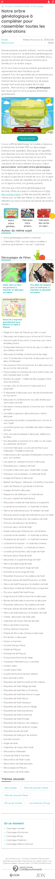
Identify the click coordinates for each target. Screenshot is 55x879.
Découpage (38, 6)
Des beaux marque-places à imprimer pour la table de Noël (28, 408)
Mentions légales (10, 863)
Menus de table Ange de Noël (18, 563)
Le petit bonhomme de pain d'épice (21, 673)
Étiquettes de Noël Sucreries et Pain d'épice (24, 682)
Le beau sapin (10, 665)
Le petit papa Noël (12, 669)
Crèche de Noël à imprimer (17, 755)
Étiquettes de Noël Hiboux (16, 698)
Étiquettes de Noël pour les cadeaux (21, 723)
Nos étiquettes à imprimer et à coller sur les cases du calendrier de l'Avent (27, 442)
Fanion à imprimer (12, 641)
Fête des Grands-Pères (16, 795)
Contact (26, 859)
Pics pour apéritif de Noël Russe (19, 592)
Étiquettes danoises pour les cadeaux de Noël (25, 519)
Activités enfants (22, 6)
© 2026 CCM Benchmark (41, 863)
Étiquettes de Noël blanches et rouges (22, 694)
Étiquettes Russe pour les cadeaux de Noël (24, 576)
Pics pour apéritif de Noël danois (19, 498)
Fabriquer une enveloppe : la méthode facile (25, 474)
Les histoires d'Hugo (39, 803)
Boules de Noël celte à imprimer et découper (25, 600)
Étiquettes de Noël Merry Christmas (21, 690)
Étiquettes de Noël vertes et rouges (20, 727)
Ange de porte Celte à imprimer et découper (25, 596)
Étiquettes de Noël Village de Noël (20, 686)
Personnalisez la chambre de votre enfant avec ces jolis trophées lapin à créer (28, 373)
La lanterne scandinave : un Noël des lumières (26, 506)
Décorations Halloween (15, 751)
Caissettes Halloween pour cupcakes (21, 661)
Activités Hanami (12, 739)
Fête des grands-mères (36, 787)
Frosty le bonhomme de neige (18, 657)
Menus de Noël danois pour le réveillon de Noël (26, 510)
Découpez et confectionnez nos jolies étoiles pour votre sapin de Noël (27, 401)
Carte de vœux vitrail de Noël (18, 527)
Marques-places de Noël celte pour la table (24, 608)
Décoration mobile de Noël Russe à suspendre (26, 588)
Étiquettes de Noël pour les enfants (20, 735)
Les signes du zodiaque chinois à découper (24, 461)
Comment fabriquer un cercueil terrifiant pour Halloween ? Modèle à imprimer (26, 449)
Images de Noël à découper (17, 490)
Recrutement (44, 859)
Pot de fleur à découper (15, 637)
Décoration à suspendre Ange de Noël (22, 559)
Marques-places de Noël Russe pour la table (25, 580)
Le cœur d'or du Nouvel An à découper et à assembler (25, 387)
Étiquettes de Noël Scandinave (18, 710)
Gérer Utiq (47, 861)
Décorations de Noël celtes (16, 771)
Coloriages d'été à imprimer (19, 844)
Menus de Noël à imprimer (16, 625)
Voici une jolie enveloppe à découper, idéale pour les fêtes (27, 435)
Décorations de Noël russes (17, 759)
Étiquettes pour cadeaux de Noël (19, 465)
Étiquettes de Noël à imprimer (18, 714)
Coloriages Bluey (14, 836)
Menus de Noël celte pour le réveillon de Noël (25, 612)
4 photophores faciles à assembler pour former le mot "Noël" (27, 422)
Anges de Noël (10, 743)
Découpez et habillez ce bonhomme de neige (25, 354)
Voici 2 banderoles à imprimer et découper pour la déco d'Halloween (28, 359)
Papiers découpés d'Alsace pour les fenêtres (25, 531)
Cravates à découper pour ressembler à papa (26, 470)
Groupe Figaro (24, 863)
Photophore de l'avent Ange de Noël (21, 567)
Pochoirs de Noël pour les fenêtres (20, 523)
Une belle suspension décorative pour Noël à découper (25, 415)
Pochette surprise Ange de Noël (19, 572)
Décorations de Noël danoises (18, 763)
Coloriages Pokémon (16, 840)
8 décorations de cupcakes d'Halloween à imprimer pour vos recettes (28, 456)
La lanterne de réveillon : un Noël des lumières (26, 535)
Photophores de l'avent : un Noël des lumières (26, 539)
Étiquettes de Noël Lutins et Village (20, 706)
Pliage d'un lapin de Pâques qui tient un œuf (25, 332)
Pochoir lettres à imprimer (16, 629)
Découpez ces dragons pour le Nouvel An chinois (27, 336)
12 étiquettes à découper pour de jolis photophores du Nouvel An (28, 394)
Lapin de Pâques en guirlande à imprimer (24, 486)
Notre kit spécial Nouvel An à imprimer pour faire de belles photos (27, 342)
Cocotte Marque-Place (14, 645)
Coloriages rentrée (15, 828)
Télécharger (27, 138)
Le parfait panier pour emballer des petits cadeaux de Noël (28, 428)
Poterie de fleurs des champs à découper (23, 633)
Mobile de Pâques (12, 649)
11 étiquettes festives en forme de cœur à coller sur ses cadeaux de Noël (28, 348)
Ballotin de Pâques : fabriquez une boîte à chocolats (29, 482)
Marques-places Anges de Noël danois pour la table (28, 514)
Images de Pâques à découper (18, 478)
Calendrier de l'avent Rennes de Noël (21, 621)
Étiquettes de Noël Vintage (16, 718)
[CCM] (14, 875)
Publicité (34, 859)
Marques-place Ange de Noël (18, 555)
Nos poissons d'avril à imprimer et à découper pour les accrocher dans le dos (28, 366)
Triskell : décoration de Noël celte (19, 616)
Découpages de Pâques (15, 767)
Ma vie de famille (13, 803)
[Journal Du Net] (41, 875)
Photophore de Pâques (15, 653)
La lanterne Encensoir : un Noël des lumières (25, 543)
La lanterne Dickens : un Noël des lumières (24, 547)
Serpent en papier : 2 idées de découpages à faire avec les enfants (27, 380)
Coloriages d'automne (17, 832)
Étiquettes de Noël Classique (17, 702)
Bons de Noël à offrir (14, 678)
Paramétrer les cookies (32, 861)
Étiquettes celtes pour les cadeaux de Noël (24, 604)
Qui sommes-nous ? (13, 859)
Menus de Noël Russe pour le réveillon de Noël (26, 584)
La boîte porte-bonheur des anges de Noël (24, 551)
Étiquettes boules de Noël (16, 731)
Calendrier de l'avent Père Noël (18, 747)
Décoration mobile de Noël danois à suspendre (26, 502)
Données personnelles (13, 861)
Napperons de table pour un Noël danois (23, 494)
